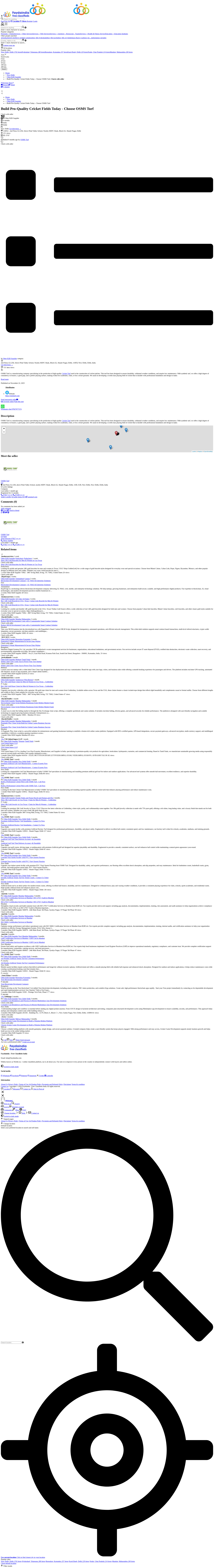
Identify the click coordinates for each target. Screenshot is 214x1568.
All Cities (18, 599)
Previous (5, 83)
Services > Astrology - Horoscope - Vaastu (65, 34)
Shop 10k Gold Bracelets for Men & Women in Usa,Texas (21, 560)
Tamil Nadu (26, 659)
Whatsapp (6, 1076)
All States (25, 599)
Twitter (41, 1076)
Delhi (29, 761)
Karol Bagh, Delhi (78, 52)
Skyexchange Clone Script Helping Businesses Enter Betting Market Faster (27, 703)
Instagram (32, 1076)
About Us (4, 1084)
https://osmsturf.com (12, 396)
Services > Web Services (41, 34)
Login (35, 21)
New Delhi (22, 761)
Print (4, 510)
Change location (10, 1113)
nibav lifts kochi (51, 38)
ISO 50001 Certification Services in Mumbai (16, 918)
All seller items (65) (18, 497)
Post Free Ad (5, 21)
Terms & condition (78, 1084)
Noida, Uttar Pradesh (99, 52)
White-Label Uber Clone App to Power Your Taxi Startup (21, 661)
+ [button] (4, 428)
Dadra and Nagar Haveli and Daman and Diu (37, 798)
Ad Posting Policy (35, 1084)
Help (23, 1113)
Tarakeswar (19, 680)
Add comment (6, 508)
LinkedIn (49, 1076)
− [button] (4, 432)
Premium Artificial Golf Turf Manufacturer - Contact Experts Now (24, 763)
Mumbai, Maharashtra (121, 52)
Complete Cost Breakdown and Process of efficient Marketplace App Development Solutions (33, 1001)
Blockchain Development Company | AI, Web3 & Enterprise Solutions (26, 581)
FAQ (24, 1110)
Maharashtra (26, 619)
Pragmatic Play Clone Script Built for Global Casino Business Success (25, 723)
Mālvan (18, 1019)
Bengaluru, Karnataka (56, 52)
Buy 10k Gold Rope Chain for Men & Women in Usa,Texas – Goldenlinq (27, 682)
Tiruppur (21, 741)
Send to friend (14, 510)
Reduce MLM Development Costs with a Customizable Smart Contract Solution (29, 621)
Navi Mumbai (23, 936)
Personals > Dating (7, 34)
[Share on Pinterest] (8, 512)
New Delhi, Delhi (11, 52)
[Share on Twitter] (6, 512)
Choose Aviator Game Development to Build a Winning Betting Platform (26, 1021)
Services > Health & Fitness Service (92, 34)
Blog (17, 1110)
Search (4, 69)
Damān (18, 798)
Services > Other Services (23, 34)
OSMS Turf (24, 140)
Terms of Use (23, 1084)
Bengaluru (19, 639)
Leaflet (194, 451)
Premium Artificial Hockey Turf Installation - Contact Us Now (23, 821)
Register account (18, 1107)
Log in (6, 1107)
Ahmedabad (19, 579)
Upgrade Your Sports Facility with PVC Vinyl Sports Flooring (23, 857)
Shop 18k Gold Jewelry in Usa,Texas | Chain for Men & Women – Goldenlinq (28, 800)
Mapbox (200, 451)
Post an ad (8, 1104)
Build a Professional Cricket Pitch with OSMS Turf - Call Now (23, 782)
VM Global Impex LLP (9, 743)
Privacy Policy (13, 1084)
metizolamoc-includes (98, 38)
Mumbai (18, 619)
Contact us (4, 1086)
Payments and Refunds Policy (52, 1084)
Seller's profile (6, 497)
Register (30, 21)
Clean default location (8, 1563)
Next (11, 83)
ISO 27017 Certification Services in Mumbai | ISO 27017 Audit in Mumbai (27, 898)
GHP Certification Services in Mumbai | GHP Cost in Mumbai (23, 938)
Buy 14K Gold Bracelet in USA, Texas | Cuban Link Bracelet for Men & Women (29, 601)
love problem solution (23, 38)
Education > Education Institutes (116, 34)
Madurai (18, 659)
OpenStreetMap (208, 451)
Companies (8, 1110)
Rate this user (19, 401)
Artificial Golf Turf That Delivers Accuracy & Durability (21, 839)
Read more (5, 379)
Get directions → (15, 129)
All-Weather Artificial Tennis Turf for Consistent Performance (22, 958)
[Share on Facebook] (4, 512)
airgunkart (4, 38)
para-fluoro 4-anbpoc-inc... (81, 38)
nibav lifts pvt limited (64, 38)
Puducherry (19, 558)
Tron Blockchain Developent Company (15, 980)
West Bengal (28, 680)
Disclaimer (67, 1084)
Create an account (28, 1042)
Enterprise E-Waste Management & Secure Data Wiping (20, 641)
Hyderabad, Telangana (33, 52)
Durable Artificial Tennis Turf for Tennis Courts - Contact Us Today (25, 878)
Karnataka (27, 639)
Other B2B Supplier (10, 359)
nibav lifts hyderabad (38, 38)
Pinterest (24, 1076)
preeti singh (12, 38)
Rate (5, 537)
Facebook (15, 1076)
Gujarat (27, 579)
